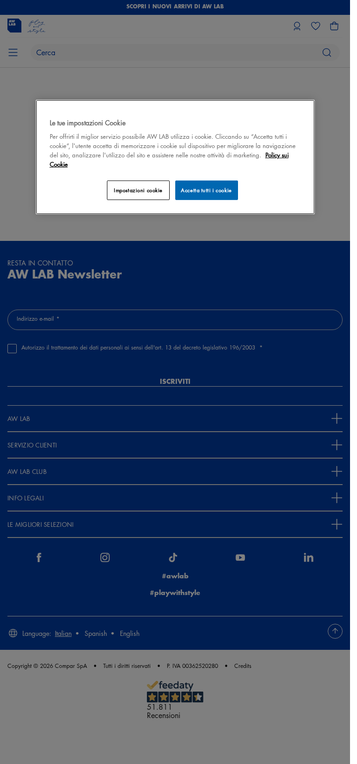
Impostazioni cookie (138, 190)
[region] (175, 157)
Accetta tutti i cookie (206, 190)
